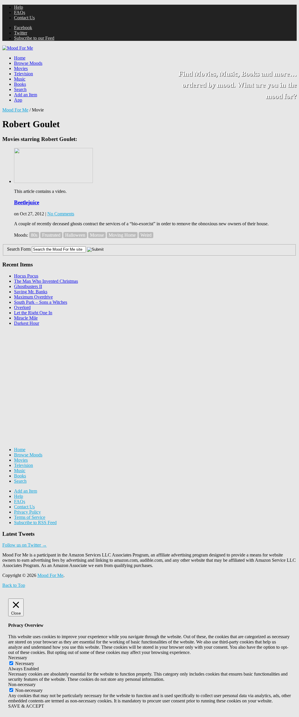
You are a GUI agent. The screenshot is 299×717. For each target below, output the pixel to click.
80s (34, 235)
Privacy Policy (27, 512)
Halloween (75, 235)
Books (20, 84)
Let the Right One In (33, 312)
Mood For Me (15, 109)
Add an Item (25, 94)
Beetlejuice (26, 202)
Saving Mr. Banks (30, 291)
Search (20, 89)
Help (18, 7)
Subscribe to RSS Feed (35, 522)
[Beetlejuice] (53, 181)
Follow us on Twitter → (24, 544)
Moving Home (122, 235)
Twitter (20, 32)
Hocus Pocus (26, 275)
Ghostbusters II (28, 286)
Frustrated (51, 235)
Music (19, 78)
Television (23, 73)
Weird (146, 235)
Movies (21, 68)
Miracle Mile (26, 317)
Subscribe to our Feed (34, 38)
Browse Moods (28, 63)
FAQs (19, 12)
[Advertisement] (46, 367)
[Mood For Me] (17, 48)
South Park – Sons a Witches (40, 302)
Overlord (22, 307)
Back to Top (13, 585)
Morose (97, 235)
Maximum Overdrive (33, 296)
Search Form (19, 249)
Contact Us (24, 17)
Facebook (23, 27)
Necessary (24, 663)
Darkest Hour (26, 323)
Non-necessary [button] (22, 684)
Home (19, 57)
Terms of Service (29, 517)
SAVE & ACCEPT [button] (26, 706)
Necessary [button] (17, 657)
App (18, 99)
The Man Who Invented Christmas (46, 281)
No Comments (60, 213)
